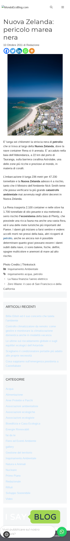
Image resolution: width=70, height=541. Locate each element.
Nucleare (11, 470)
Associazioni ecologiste (20, 417)
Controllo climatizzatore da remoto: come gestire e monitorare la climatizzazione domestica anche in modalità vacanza (31, 331)
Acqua (9, 388)
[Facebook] (6, 51)
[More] (32, 51)
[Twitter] (13, 51)
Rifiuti (9, 487)
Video (9, 498)
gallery (10, 446)
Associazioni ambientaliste (22, 406)
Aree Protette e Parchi (19, 400)
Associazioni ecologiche (20, 412)
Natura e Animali (16, 464)
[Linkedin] (19, 51)
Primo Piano (13, 475)
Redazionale (13, 481)
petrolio (7, 238)
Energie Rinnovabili (17, 429)
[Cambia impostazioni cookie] (6, 534)
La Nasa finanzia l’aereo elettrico (28, 279)
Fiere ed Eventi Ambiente (21, 441)
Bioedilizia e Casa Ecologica (23, 423)
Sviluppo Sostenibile (18, 493)
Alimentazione (14, 394)
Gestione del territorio (19, 452)
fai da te (10, 435)
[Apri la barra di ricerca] (51, 7)
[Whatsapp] (25, 51)
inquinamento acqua (20, 274)
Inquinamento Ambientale (23, 269)
